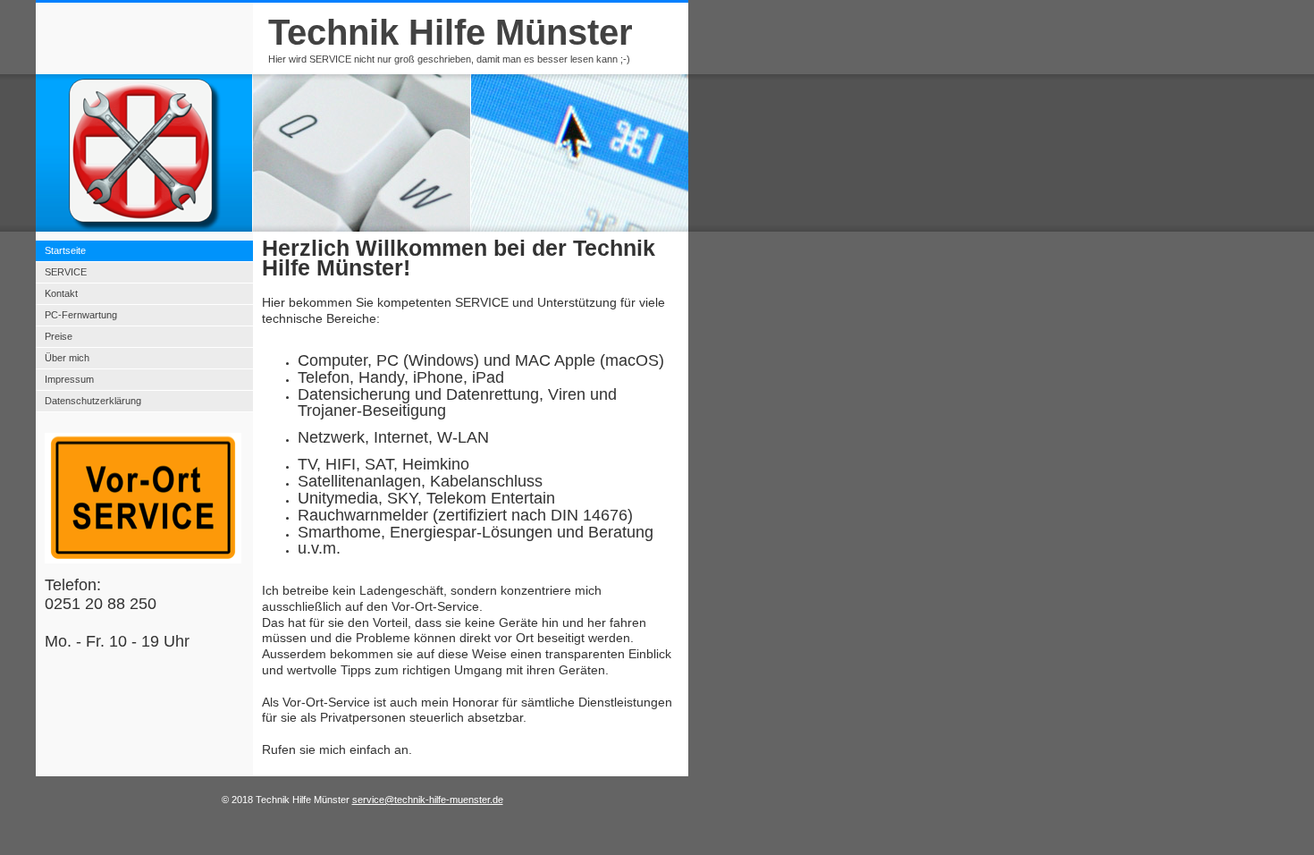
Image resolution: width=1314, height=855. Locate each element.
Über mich (67, 357)
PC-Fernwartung (81, 314)
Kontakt (61, 293)
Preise (58, 336)
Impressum (69, 379)
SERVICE (66, 272)
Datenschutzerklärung (93, 400)
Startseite (65, 250)
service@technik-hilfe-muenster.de (427, 799)
